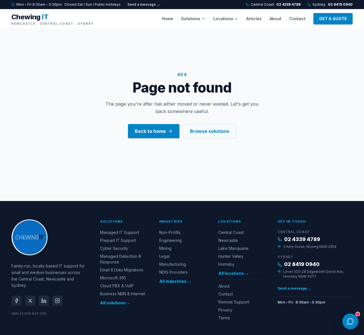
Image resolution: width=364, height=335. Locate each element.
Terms (224, 317)
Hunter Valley (230, 256)
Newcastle (228, 240)
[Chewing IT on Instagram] (57, 301)
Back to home (150, 131)
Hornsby (226, 264)
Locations (223, 18)
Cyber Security (114, 248)
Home (167, 18)
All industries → (175, 281)
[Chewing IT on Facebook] (16, 301)
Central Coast (231, 232)
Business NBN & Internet (122, 293)
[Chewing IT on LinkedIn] (44, 301)
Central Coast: (276, 4)
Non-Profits (170, 232)
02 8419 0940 (302, 264)
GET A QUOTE (333, 18)
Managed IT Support (119, 232)
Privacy (225, 309)
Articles (254, 18)
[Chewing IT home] (29, 237)
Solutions (190, 18)
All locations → (233, 273)
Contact (297, 18)
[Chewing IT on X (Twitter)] (30, 301)
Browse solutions (209, 131)
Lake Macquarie (233, 248)
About (275, 18)
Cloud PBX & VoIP (117, 285)
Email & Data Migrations (121, 269)
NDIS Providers (173, 272)
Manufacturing (172, 264)
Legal (164, 256)
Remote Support (233, 302)
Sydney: (333, 4)
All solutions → (115, 302)
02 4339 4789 (302, 239)
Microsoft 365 (113, 277)
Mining (165, 248)
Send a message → (143, 4)
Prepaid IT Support (118, 240)
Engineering (170, 240)
